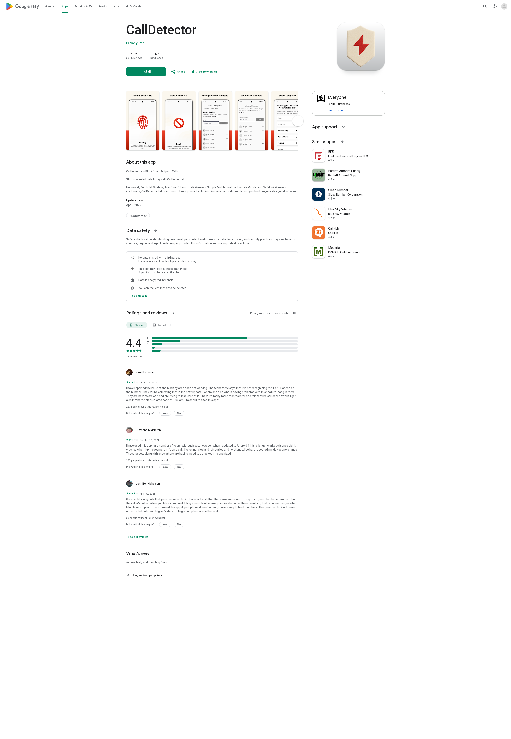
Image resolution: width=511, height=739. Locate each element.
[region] (206, 55)
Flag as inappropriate (144, 575)
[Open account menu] (504, 6)
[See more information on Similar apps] (342, 141)
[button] (142, 120)
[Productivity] (138, 216)
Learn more (145, 261)
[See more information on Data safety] (155, 230)
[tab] (50, 6)
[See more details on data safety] (139, 295)
